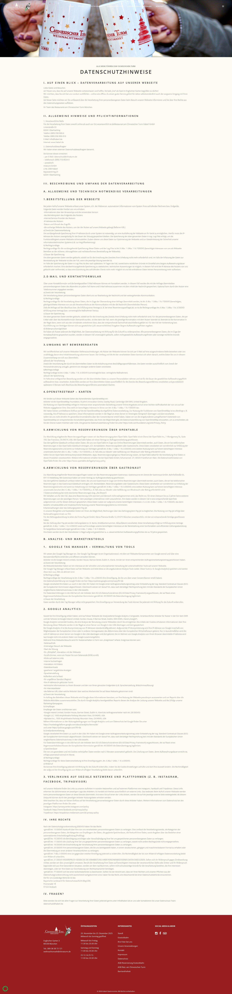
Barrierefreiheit (124, 971)
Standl (120, 933)
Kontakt (121, 950)
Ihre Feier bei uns (125, 942)
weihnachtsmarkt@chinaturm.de (57, 951)
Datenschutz (123, 958)
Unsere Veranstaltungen (128, 946)
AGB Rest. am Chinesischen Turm (131, 967)
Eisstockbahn (123, 937)
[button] (5, 988)
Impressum (122, 954)
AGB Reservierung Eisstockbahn (131, 963)
